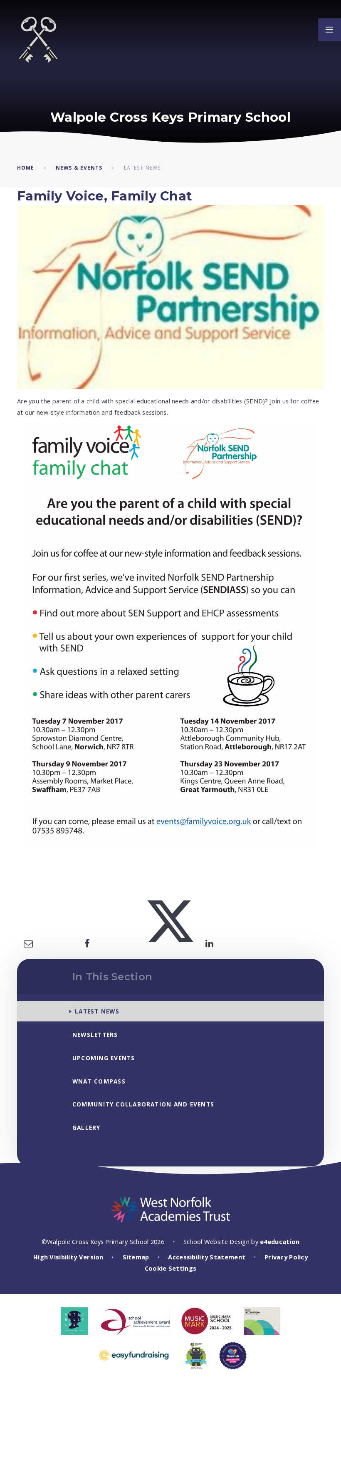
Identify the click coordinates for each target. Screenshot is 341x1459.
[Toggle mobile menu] (329, 29)
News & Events (79, 167)
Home (25, 167)
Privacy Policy (286, 1257)
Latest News (142, 167)
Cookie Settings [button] (170, 1268)
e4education (279, 1241)
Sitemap (136, 1257)
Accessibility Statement (206, 1257)
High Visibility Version (68, 1257)
